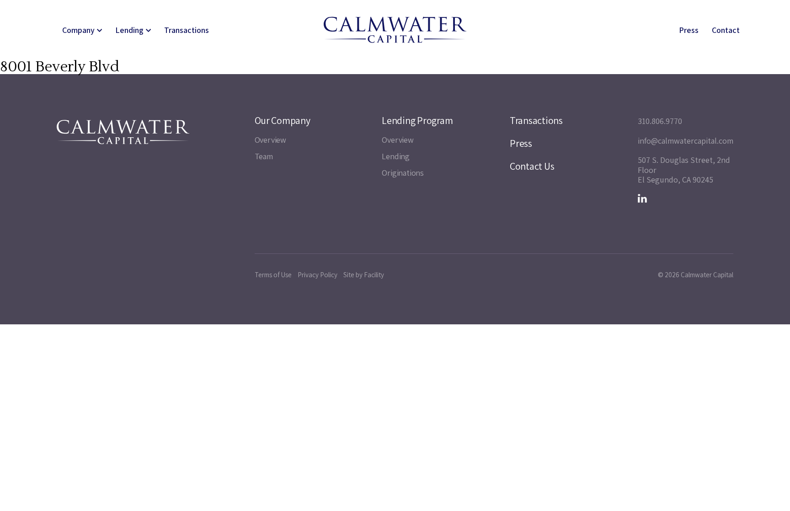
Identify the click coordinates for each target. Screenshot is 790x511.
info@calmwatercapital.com (685, 141)
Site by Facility (363, 274)
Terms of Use (273, 274)
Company (78, 30)
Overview (270, 139)
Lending (129, 30)
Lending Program (417, 120)
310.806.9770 (660, 121)
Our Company (282, 120)
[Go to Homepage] (395, 29)
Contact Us (532, 166)
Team (264, 156)
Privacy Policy (317, 274)
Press (689, 30)
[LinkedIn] (642, 198)
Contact (726, 30)
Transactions (186, 30)
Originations (403, 172)
